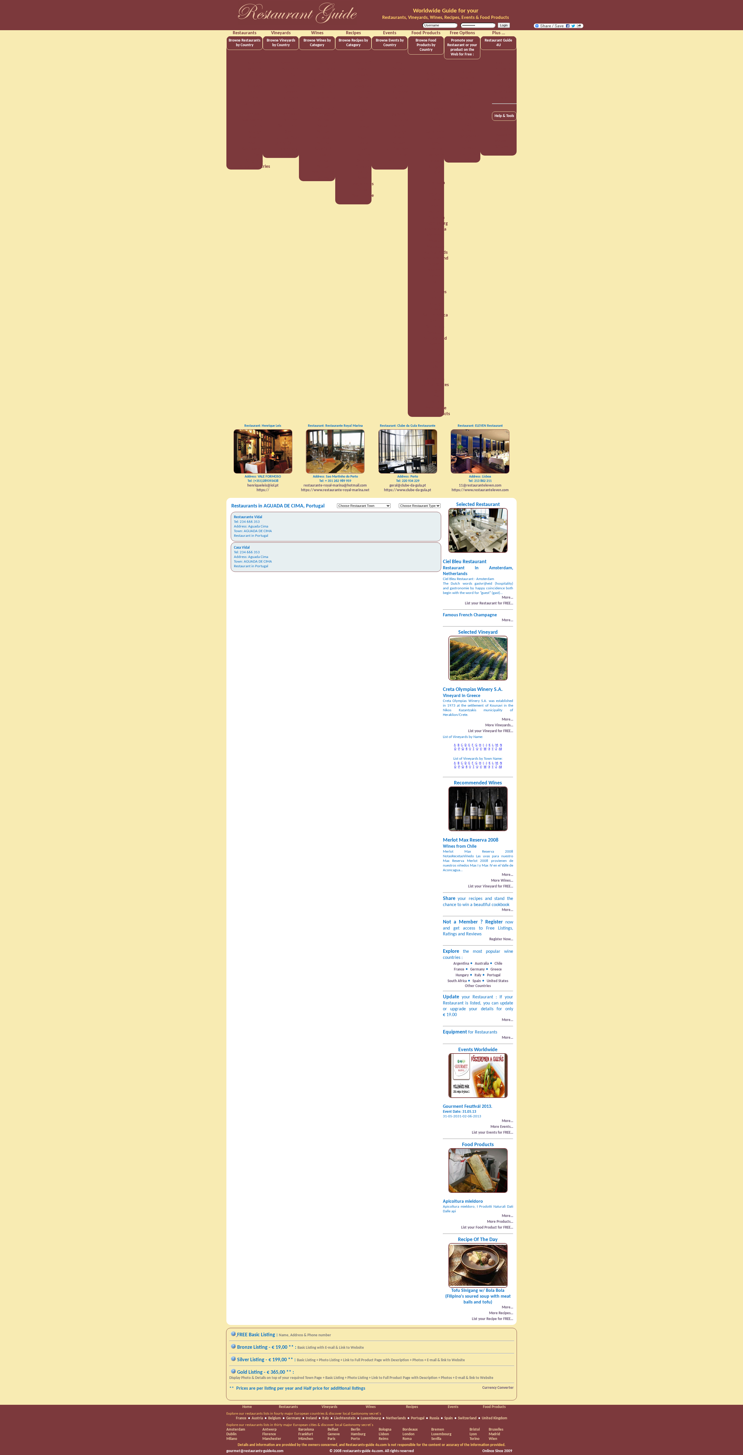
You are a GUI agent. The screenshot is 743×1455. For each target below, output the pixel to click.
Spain (253, 143)
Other (363, 190)
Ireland (254, 92)
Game (363, 127)
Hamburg (358, 1434)
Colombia (435, 131)
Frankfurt (305, 1434)
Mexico (399, 114)
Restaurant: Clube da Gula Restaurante (407, 426)
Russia (254, 137)
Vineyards (329, 1407)
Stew (363, 178)
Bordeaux (410, 1429)
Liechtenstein (254, 104)
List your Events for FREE (468, 154)
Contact (504, 80)
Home (247, 1407)
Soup (363, 172)
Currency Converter (498, 1388)
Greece (290, 92)
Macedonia (435, 229)
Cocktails (363, 80)
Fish (363, 115)
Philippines (254, 126)
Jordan (435, 212)
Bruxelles (496, 1429)
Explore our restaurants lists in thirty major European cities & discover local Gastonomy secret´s (299, 1425)
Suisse (399, 143)
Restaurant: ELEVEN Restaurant (480, 426)
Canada (399, 69)
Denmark (435, 137)
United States (290, 137)
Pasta (363, 143)
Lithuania (435, 217)
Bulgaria (435, 108)
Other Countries (254, 166)
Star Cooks (504, 92)
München (305, 1439)
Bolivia (435, 97)
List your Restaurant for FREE (468, 78)
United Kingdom (494, 1418)
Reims (383, 1439)
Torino (474, 1439)
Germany (254, 80)
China (399, 75)
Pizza (363, 149)
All (500, 748)
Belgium (254, 69)
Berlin (355, 1429)
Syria (435, 344)
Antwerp (269, 1429)
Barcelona (306, 1429)
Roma (407, 1439)
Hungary (254, 86)
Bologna (385, 1429)
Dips (363, 104)
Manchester (271, 1439)
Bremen (437, 1429)
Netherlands (254, 120)
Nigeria (435, 264)
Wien (493, 1439)
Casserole (363, 75)
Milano (231, 1439)
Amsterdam (235, 1429)
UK (435, 367)
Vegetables (363, 184)
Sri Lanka (435, 327)
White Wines (326, 80)
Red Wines (326, 63)
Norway (435, 270)
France (254, 75)
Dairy (363, 98)
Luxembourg (254, 114)
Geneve (334, 1434)
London (408, 1434)
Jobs (504, 98)
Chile (290, 75)
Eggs (362, 109)
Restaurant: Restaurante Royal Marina (335, 426)
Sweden (435, 332)
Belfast (333, 1429)
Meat (363, 137)
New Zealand (435, 258)
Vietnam (435, 402)
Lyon (473, 1434)
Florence (269, 1434)
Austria (254, 63)
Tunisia (435, 356)
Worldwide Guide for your (445, 11)
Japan (435, 206)
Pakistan (435, 275)
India (435, 172)
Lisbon (384, 1434)
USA (435, 396)
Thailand (435, 350)
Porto (355, 1439)
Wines (371, 1407)
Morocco (435, 246)
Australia (290, 69)
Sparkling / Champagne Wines (323, 114)
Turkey (435, 361)
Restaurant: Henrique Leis (262, 426)
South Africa (290, 126)
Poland (399, 126)
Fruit (362, 121)
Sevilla (436, 1439)
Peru (435, 281)
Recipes (412, 1407)
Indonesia (435, 183)
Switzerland (254, 149)
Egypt (435, 143)
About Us (504, 63)
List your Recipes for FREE (468, 136)
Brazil (399, 63)
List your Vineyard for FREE (468, 96)
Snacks (362, 166)
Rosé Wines (326, 98)
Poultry (363, 155)
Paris (331, 1439)
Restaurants (288, 1407)
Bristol (475, 1429)
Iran (435, 188)
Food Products (494, 1407)
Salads (363, 161)
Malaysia (435, 235)
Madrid (494, 1434)
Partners (504, 86)
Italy (254, 98)
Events (453, 1407)
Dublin (231, 1434)
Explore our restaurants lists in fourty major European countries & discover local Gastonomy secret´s (303, 1414)
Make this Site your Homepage (504, 147)
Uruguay (435, 390)
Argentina (290, 63)
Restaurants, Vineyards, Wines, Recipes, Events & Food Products (445, 17)
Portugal (254, 131)
